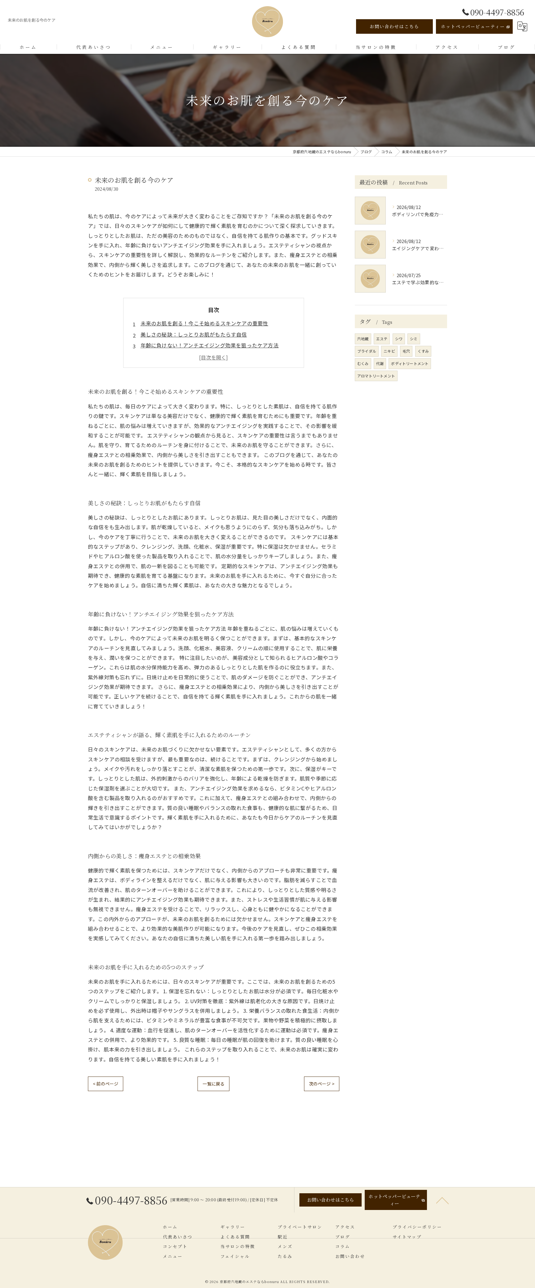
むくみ (363, 363)
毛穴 (406, 351)
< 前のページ (105, 1084)
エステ (382, 338)
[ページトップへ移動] (442, 1200)
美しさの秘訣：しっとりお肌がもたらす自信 (194, 334)
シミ (413, 338)
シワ (398, 338)
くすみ (423, 351)
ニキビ (389, 351)
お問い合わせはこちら (394, 26)
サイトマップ (407, 1237)
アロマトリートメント (376, 375)
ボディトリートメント (409, 363)
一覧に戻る (213, 1084)
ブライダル (366, 351)
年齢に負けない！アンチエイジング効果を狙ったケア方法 (210, 345)
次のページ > (321, 1084)
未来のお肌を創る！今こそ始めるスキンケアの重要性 (204, 323)
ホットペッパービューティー (473, 26)
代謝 (380, 363)
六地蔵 (363, 338)
